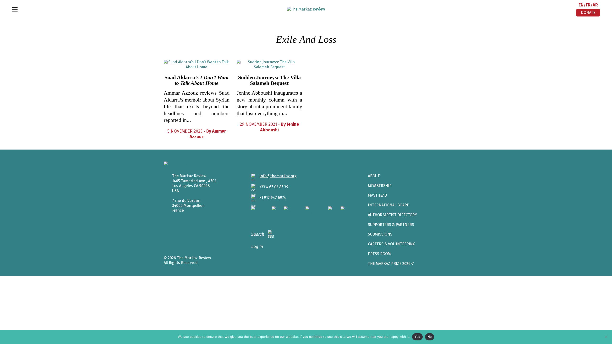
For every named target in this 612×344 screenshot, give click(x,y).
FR (588, 5)
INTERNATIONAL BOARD (389, 205)
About (374, 176)
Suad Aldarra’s (196, 80)
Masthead (377, 195)
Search (257, 234)
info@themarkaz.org (278, 176)
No (429, 337)
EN (581, 5)
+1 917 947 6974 (273, 197)
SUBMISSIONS (380, 234)
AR (595, 5)
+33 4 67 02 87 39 (274, 187)
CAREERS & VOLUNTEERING (391, 244)
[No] (606, 336)
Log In (257, 246)
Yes (417, 337)
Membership (380, 185)
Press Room (379, 254)
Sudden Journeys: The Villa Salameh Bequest (269, 80)
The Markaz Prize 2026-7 (391, 263)
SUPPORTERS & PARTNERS (391, 224)
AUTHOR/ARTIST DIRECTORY (392, 215)
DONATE (588, 12)
